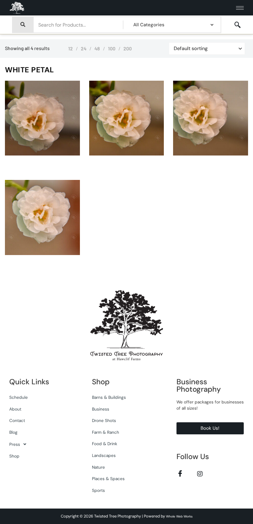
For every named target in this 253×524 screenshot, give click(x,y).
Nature (98, 467)
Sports (98, 490)
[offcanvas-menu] (237, 25)
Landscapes (104, 455)
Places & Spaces (108, 478)
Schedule (18, 397)
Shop (14, 456)
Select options (61, 154)
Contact (17, 420)
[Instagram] (200, 473)
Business (100, 409)
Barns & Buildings (109, 397)
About (15, 409)
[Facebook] (180, 473)
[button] (43, 444)
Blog (13, 432)
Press (14, 444)
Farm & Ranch (105, 432)
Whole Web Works (179, 516)
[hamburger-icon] (240, 8)
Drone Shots (104, 420)
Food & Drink (104, 443)
